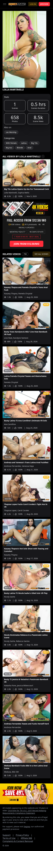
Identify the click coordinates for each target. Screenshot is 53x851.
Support (8, 835)
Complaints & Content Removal (18, 841)
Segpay (27, 826)
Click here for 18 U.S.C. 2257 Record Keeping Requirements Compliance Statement (24, 811)
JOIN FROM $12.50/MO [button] (26, 243)
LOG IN (33, 4)
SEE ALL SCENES (41, 254)
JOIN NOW (44, 4)
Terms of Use (11, 838)
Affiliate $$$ (28, 838)
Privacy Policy (24, 835)
